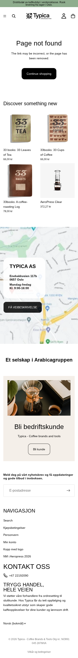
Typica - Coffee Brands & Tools (34, 639)
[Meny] (5, 16)
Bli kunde (39, 449)
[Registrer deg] (68, 490)
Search (8, 520)
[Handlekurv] (73, 16)
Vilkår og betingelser (39, 651)
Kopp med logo (13, 549)
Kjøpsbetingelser (14, 527)
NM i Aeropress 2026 (17, 556)
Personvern (11, 535)
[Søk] (13, 16)
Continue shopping (39, 73)
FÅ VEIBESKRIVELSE (22, 307)
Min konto (9, 542)
